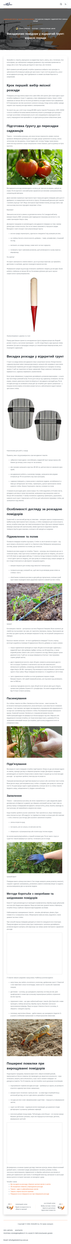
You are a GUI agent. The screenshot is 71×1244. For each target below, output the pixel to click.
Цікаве (20, 19)
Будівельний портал (10, 19)
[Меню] (65, 4)
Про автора (8, 1230)
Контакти (18, 1230)
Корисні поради (29, 19)
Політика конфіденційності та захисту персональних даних (28, 1233)
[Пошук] (61, 4)
